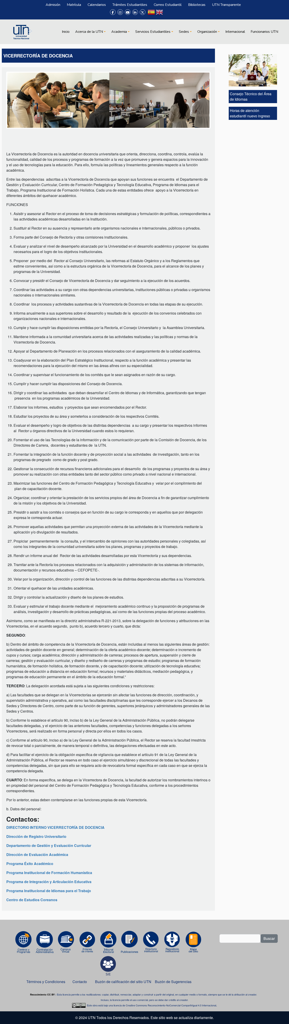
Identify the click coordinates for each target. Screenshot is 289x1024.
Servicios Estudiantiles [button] (152, 31)
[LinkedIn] (135, 12)
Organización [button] (207, 31)
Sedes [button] (184, 31)
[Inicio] (22, 32)
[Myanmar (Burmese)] (167, 14)
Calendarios (97, 4)
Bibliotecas (196, 4)
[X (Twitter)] (142, 12)
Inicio (66, 31)
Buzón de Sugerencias (173, 981)
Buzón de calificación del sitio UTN (123, 981)
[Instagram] (120, 12)
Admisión (53, 4)
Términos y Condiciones (45, 981)
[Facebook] (113, 12)
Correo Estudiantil (168, 4)
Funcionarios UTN (264, 31)
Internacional (235, 31)
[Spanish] (151, 14)
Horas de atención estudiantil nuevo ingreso (250, 113)
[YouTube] (128, 12)
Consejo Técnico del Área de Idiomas (250, 96)
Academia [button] (119, 31)
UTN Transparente (226, 4)
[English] (159, 14)
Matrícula (74, 4)
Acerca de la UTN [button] (89, 31)
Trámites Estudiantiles (129, 4)
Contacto (79, 981)
